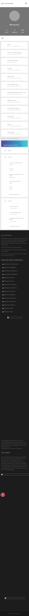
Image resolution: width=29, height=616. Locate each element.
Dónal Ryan (10, 116)
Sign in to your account (10, 145)
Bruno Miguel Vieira (12, 84)
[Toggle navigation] (26, 3)
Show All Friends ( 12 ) (14, 194)
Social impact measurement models (16, 218)
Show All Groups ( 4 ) (14, 226)
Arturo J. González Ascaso (14, 52)
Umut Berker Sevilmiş (13, 108)
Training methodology (15, 212)
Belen (8, 44)
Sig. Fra (9, 124)
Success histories (13, 206)
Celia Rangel (10, 132)
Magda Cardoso (11, 100)
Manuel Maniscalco (12, 60)
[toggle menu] (2, 38)
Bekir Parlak (10, 76)
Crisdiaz (9, 68)
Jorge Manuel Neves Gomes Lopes (16, 92)
